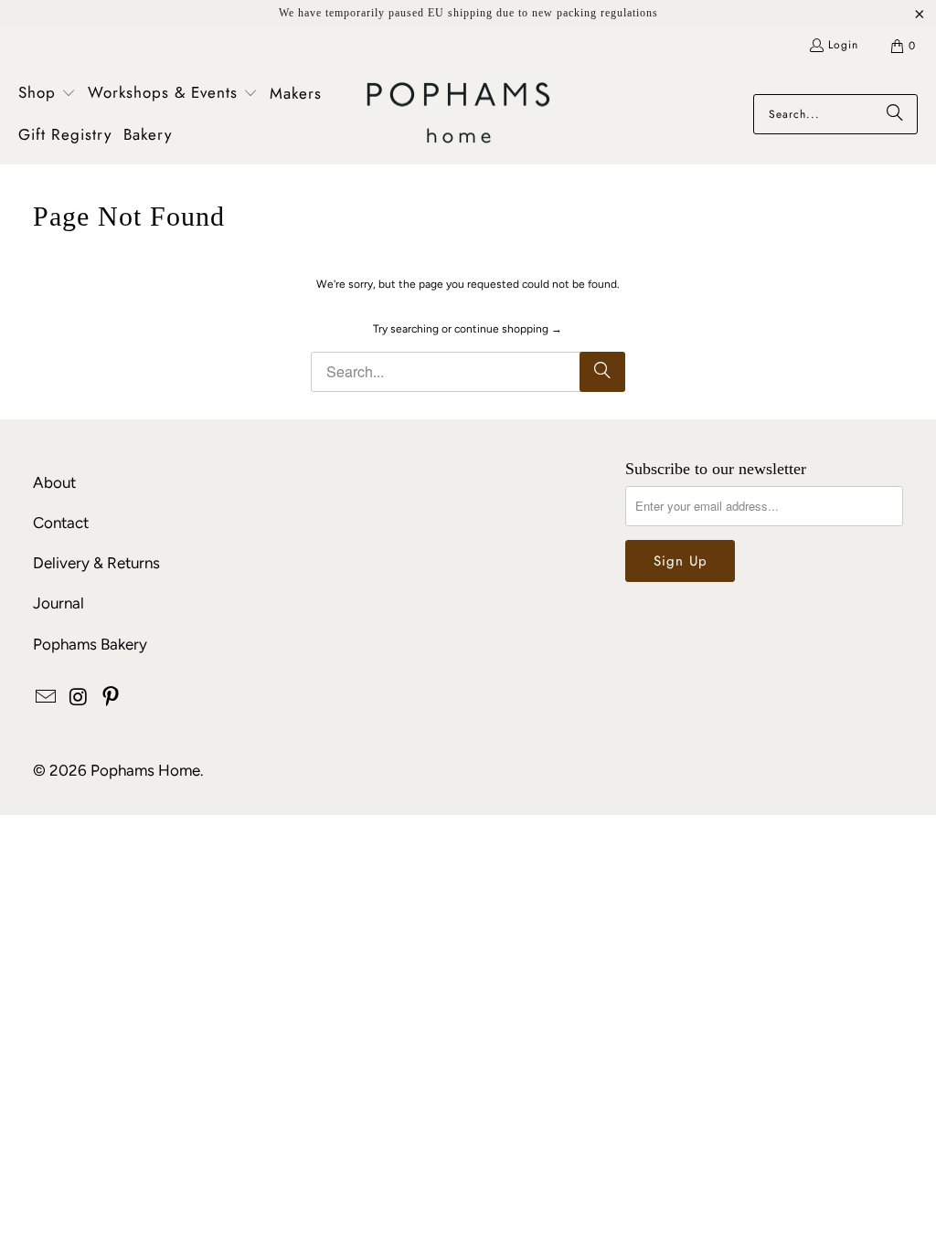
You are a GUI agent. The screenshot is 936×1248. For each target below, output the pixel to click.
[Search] (895, 114)
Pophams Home (145, 770)
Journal (58, 603)
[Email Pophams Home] (46, 698)
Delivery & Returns (96, 563)
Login (843, 45)
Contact (61, 522)
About (54, 482)
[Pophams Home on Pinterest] (111, 698)
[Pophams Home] (458, 114)
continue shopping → (508, 329)
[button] (47, 94)
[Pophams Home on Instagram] (78, 698)
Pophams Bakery (90, 644)
